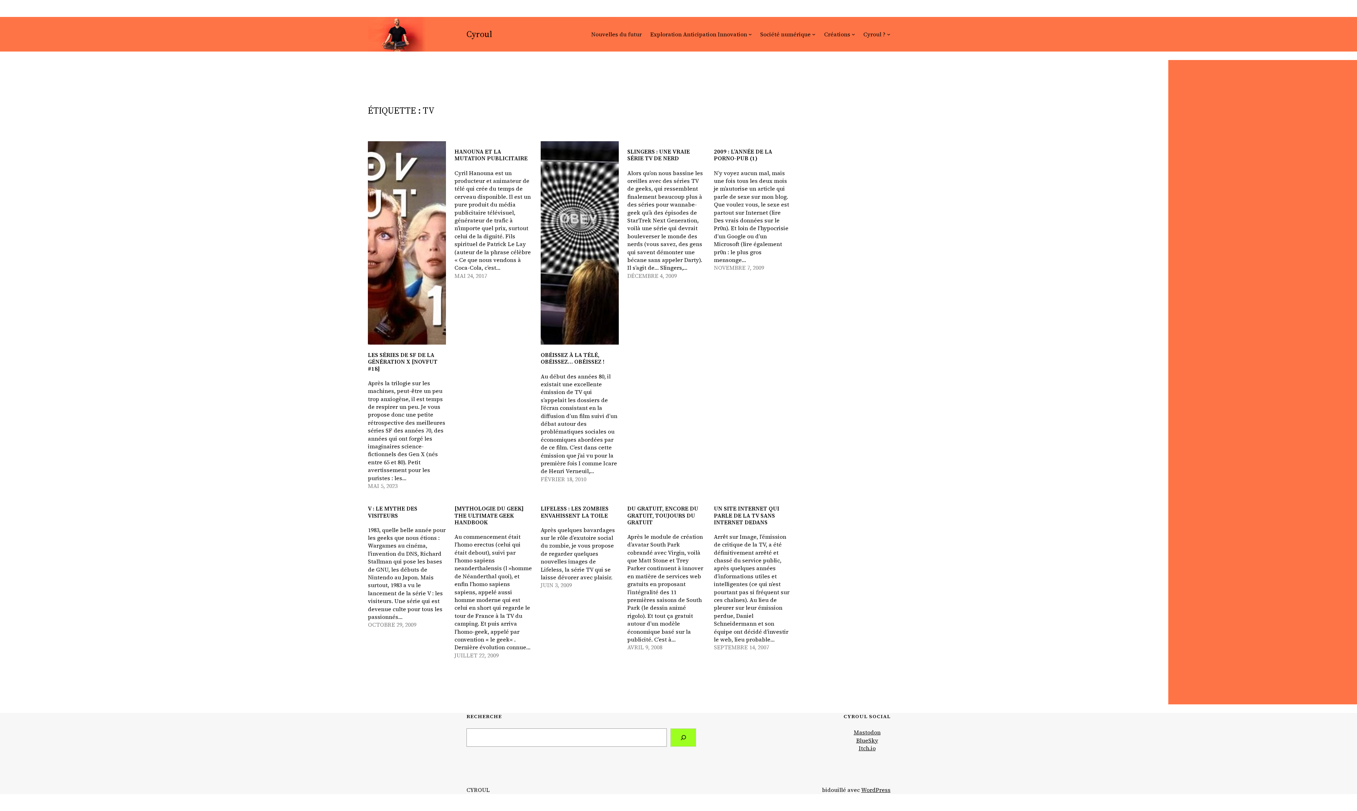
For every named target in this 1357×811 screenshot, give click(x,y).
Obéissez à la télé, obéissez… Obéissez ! (572, 358)
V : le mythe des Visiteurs (392, 512)
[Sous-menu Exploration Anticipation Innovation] (750, 34)
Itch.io (867, 748)
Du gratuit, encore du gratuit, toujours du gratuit (662, 515)
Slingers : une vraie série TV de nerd (658, 155)
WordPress (876, 790)
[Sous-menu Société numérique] (814, 34)
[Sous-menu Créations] (853, 34)
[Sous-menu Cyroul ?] (889, 34)
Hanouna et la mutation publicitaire (491, 155)
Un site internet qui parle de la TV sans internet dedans (746, 515)
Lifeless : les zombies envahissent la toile (575, 512)
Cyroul (479, 34)
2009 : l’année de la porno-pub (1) (743, 155)
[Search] (683, 737)
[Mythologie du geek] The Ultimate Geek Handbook (489, 515)
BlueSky (867, 740)
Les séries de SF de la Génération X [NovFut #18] (402, 362)
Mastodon (867, 732)
